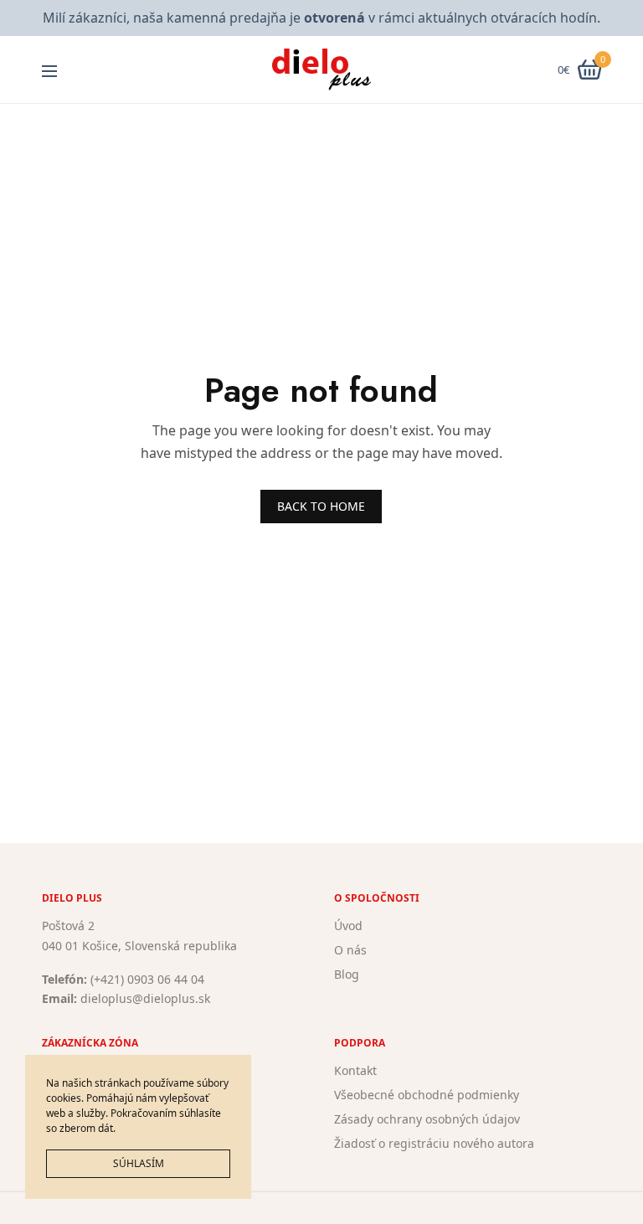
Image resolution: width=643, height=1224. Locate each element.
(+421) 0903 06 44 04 (147, 978)
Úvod (348, 925)
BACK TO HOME (321, 506)
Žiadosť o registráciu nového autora (434, 1142)
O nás (350, 950)
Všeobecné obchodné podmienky (426, 1095)
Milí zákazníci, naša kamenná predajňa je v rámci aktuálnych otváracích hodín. (321, 17)
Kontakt (355, 1070)
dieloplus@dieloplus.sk (145, 998)
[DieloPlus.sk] (322, 69)
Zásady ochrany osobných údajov (427, 1119)
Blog (346, 973)
